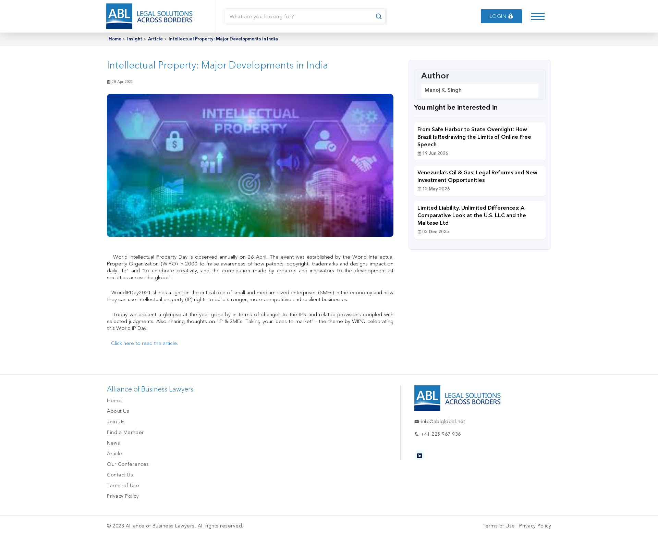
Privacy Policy (123, 496)
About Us (118, 411)
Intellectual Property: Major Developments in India (223, 39)
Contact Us (120, 475)
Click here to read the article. (144, 343)
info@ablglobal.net (442, 421)
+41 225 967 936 (440, 434)
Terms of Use (123, 485)
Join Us (116, 422)
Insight (134, 39)
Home (115, 39)
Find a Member (125, 432)
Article (155, 39)
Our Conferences (128, 464)
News (113, 443)
